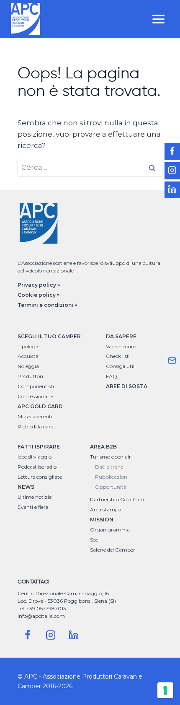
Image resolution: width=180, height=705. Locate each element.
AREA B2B (103, 446)
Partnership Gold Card (117, 499)
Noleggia (28, 366)
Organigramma (110, 529)
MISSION (101, 519)
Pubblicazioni (112, 477)
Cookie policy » (38, 295)
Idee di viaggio (34, 457)
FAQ (111, 376)
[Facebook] (28, 635)
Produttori (30, 376)
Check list (117, 356)
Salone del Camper (112, 550)
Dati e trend (109, 467)
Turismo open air (110, 457)
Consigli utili (121, 366)
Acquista (28, 356)
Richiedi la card (36, 426)
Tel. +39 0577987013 (42, 608)
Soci (95, 540)
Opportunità (110, 487)
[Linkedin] (74, 635)
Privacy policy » (39, 285)
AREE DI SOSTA (126, 386)
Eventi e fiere (33, 507)
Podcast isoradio (37, 467)
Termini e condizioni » (47, 305)
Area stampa (105, 509)
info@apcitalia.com (41, 616)
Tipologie (28, 346)
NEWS (26, 487)
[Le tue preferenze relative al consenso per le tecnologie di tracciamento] (165, 690)
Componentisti (36, 386)
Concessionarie (35, 396)
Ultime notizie (34, 497)
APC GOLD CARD (40, 406)
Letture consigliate (40, 477)
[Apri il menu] (158, 19)
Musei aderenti (35, 416)
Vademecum (121, 346)
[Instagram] (51, 635)
